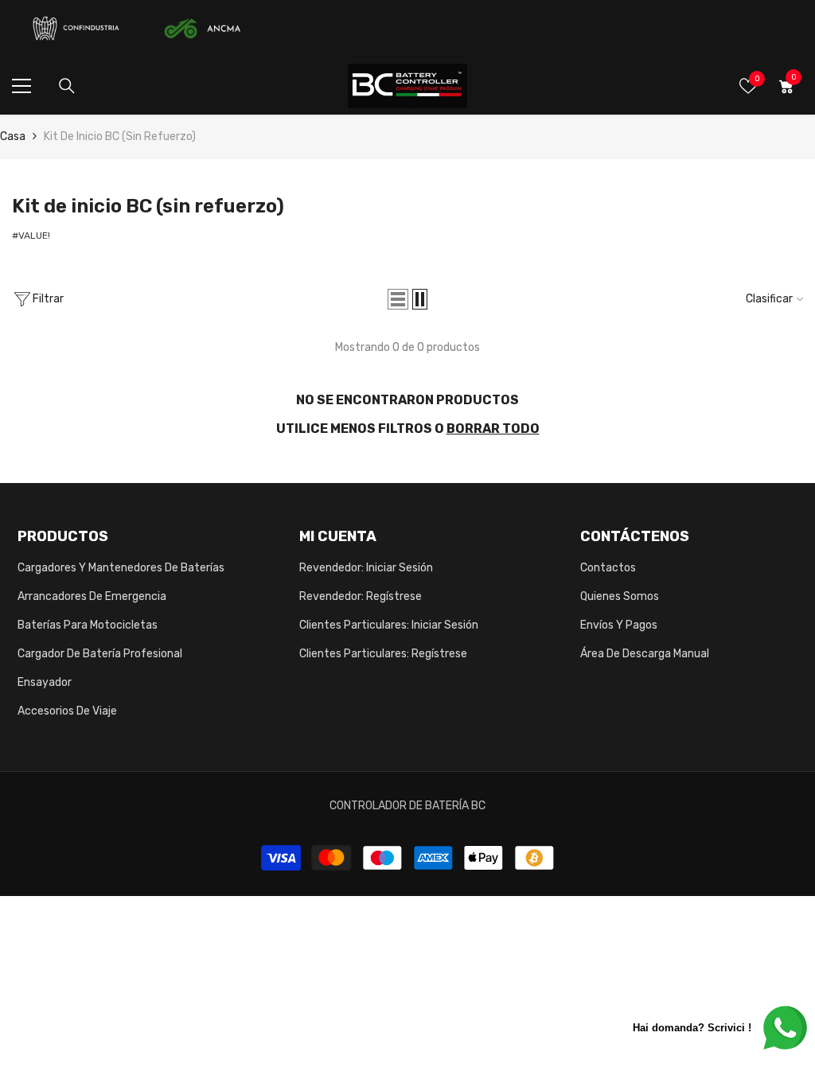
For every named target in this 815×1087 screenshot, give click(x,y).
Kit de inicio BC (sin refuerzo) (120, 136)
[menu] (21, 85)
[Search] (66, 85)
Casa (12, 136)
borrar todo (493, 428)
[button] (398, 299)
